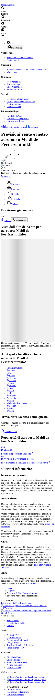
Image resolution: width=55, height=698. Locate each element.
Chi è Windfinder (14, 87)
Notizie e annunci (14, 104)
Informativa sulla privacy (18, 118)
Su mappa (6, 176)
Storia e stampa (13, 84)
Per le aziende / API (15, 89)
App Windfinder (14, 82)
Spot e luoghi (13, 60)
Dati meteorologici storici (18, 99)
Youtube (40, 682)
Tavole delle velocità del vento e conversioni (26, 69)
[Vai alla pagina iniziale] (1, 2)
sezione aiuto (31, 583)
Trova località (11, 431)
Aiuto (12, 43)
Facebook (33, 127)
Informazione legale (15, 121)
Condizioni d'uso (14, 116)
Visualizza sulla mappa (16, 127)
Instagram (41, 679)
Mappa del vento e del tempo (20, 57)
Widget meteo (13, 72)
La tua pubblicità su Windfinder (21, 101)
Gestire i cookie (14, 106)
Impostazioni (16, 48)
